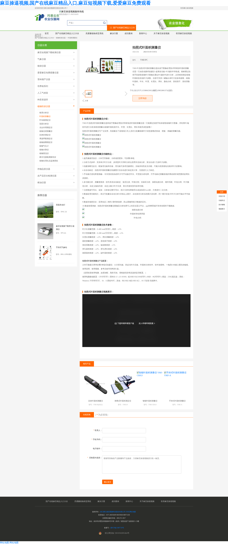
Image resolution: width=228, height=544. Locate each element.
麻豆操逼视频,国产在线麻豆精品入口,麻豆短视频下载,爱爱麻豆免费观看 (75, 3)
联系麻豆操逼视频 (186, 8)
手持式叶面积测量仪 (177, 401)
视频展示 (222, 209)
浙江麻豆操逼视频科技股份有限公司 (112, 512)
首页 (47, 33)
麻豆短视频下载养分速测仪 (65, 227)
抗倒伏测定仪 (45, 135)
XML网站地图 (131, 512)
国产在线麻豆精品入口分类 (121, 31)
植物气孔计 (44, 146)
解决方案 (114, 33)
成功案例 (128, 33)
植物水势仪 (44, 150)
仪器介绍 (222, 196)
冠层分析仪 (44, 124)
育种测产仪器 (43, 79)
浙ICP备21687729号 (117, 528)
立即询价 (142, 98)
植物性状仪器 (61, 38)
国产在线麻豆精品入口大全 (67, 33)
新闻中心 (143, 33)
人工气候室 (42, 93)
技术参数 (222, 205)
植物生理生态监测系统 (48, 161)
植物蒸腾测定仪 (45, 142)
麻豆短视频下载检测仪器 (49, 52)
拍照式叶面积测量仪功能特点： (99, 154)
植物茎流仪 (44, 153)
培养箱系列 (42, 86)
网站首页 (38, 36)
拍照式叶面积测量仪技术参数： (99, 225)
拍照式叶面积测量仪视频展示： (99, 292)
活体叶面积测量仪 (95, 401)
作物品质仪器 (43, 169)
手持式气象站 (61, 247)
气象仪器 (41, 59)
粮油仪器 (41, 182)
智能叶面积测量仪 (150, 401)
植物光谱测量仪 (45, 131)
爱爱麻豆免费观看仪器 (48, 73)
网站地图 (4, 542)
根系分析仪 (44, 113)
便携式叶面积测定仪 (123, 401)
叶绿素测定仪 (45, 120)
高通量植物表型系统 (94, 33)
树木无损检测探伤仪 (47, 157)
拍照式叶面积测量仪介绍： (97, 119)
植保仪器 (41, 66)
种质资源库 (42, 99)
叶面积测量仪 (72, 38)
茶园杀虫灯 (60, 205)
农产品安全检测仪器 (46, 176)
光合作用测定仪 (45, 127)
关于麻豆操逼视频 (161, 33)
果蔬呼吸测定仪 (45, 139)
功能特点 (222, 200)
